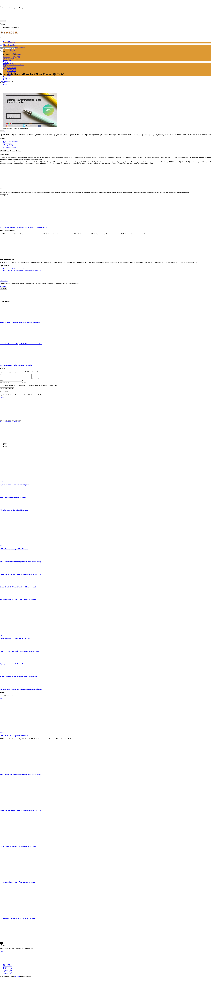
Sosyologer (3, 45)
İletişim (5, 69)
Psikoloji (5, 61)
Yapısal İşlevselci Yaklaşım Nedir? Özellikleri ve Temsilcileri (20, 322)
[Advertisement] (105, 175)
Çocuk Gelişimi (7, 63)
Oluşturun (2, 397)
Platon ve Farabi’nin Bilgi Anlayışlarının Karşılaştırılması (19, 651)
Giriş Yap (3, 21)
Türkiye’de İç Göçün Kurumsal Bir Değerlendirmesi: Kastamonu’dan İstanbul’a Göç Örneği (24, 227)
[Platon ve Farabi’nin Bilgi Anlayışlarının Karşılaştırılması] (6, 648)
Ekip (4, 3)
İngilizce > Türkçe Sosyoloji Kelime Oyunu (14, 485)
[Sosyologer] (9, 35)
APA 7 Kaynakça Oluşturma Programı (13, 497)
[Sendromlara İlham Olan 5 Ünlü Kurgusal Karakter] (6, 596)
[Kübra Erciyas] (3, 279)
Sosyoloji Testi (7, 973)
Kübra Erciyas (4, 81)
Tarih (4, 66)
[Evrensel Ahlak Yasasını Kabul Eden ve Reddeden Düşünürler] (6, 686)
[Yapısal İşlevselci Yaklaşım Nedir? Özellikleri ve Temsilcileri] (14, 319)
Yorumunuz (35, 379)
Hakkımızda (6, 41)
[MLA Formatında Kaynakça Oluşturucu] (6, 507)
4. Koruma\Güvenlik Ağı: (10, 147)
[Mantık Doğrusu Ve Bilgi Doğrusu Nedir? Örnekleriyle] (6, 673)
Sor (1, 698)
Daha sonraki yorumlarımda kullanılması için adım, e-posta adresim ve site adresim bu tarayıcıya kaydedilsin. (30, 385)
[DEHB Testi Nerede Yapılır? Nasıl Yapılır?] (26, 543)
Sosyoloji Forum (7, 970)
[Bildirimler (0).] (0, 23)
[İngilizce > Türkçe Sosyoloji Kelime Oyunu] (26, 478)
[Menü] (0, 37)
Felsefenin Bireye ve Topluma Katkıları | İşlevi (15, 638)
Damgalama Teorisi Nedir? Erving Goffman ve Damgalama (18, 269)
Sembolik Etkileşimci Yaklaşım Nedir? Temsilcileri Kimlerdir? (21, 344)
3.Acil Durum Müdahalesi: (10, 146)
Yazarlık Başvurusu (8, 2)
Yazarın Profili (4, 286)
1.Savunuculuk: (7, 143)
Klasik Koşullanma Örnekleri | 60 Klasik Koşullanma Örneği (20, 561)
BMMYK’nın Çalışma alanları (11, 141)
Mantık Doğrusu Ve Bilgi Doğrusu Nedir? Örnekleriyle (18, 676)
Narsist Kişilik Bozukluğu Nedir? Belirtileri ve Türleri (18, 918)
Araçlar (2, 480)
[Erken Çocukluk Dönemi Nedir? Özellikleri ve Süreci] (6, 583)
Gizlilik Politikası (7, 966)
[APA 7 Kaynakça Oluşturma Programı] (6, 494)
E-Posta (24, 382)
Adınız (24, 380)
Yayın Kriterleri (11, 42)
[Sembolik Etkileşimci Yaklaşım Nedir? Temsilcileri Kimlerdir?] (14, 340)
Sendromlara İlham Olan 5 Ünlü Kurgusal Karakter (18, 599)
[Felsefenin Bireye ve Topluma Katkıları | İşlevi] (26, 632)
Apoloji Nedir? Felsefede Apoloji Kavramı (14, 664)
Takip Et (4, 288)
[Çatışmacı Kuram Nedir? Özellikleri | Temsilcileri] (14, 362)
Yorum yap (3, 368)
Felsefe (5, 64)
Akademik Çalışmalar (9, 58)
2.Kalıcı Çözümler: (8, 144)
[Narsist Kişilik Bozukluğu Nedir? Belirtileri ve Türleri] (26, 915)
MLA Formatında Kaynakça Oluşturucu (14, 510)
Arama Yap (18, 8)
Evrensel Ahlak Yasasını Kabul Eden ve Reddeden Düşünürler (21, 689)
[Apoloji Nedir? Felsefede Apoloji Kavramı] (6, 660)
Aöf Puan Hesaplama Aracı (10, 972)
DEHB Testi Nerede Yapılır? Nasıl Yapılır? (14, 549)
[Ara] (22, 8)
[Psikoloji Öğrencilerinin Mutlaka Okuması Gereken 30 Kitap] (6, 571)
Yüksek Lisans (7, 67)
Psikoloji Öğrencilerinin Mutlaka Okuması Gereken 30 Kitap (20, 574)
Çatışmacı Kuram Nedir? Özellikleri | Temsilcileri (16, 365)
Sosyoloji (5, 60)
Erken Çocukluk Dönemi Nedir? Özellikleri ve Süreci (18, 587)
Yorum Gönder (4, 388)
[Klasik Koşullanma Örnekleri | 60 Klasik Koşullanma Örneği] (6, 558)
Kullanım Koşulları (8, 969)
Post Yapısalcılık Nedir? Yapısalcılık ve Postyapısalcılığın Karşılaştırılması (22, 270)
